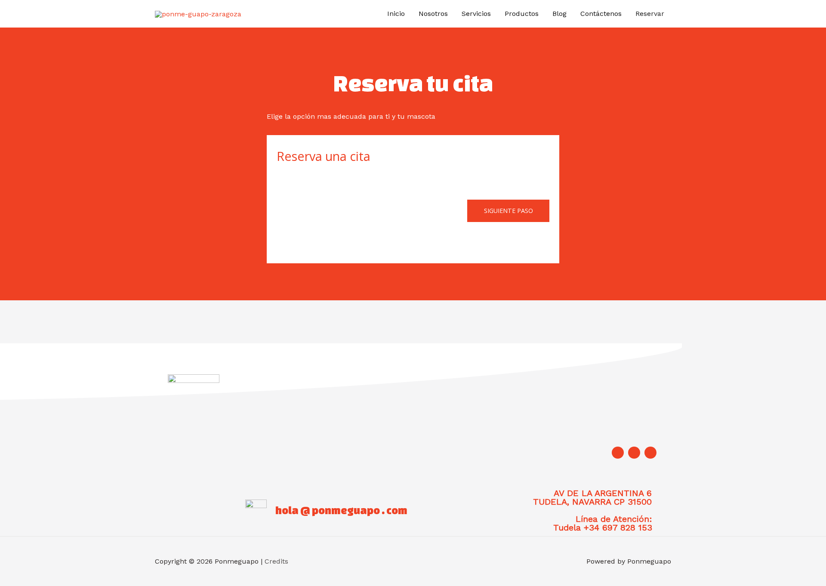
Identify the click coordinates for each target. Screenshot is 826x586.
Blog (559, 13)
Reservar (649, 13)
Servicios (476, 13)
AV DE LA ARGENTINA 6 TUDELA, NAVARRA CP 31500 (592, 497)
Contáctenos (601, 13)
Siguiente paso (508, 211)
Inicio (396, 13)
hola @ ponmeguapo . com (341, 510)
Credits (276, 561)
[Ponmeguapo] (198, 13)
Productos (522, 13)
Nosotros (433, 13)
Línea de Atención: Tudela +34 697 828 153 (602, 523)
